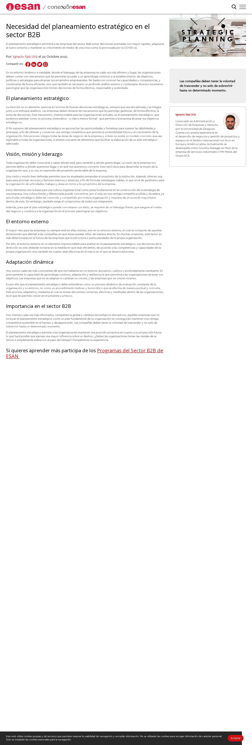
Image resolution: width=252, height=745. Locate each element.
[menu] (242, 6)
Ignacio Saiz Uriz (25, 56)
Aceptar (236, 738)
